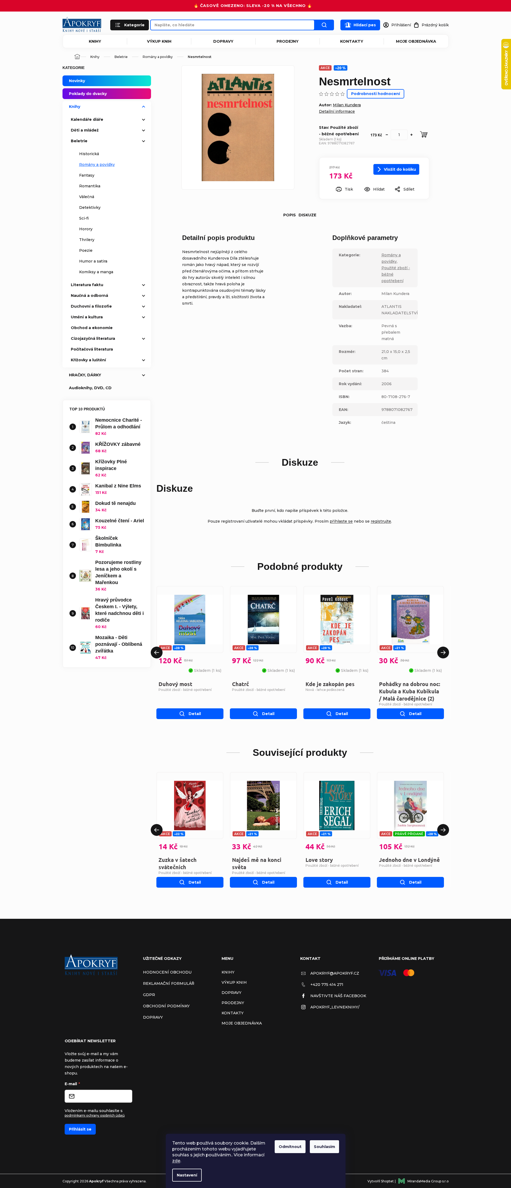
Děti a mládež (85, 130)
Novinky (77, 80)
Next (443, 652)
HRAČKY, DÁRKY (85, 375)
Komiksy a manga (96, 271)
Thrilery (86, 239)
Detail (195, 713)
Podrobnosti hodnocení (375, 93)
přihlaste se (341, 521)
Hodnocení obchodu (167, 972)
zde (176, 1160)
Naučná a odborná (89, 295)
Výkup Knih (159, 41)
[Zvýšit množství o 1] (411, 134)
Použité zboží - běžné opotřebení (185, 690)
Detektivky (90, 207)
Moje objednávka (416, 41)
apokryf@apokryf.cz (334, 973)
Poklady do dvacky (88, 93)
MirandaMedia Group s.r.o (428, 1181)
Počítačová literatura (92, 349)
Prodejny (288, 41)
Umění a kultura (87, 317)
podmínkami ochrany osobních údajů (95, 1115)
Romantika (89, 186)
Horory (86, 229)
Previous (157, 652)
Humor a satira (93, 261)
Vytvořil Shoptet (380, 1181)
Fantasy (86, 175)
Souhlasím (324, 1146)
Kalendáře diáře (87, 119)
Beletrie (79, 141)
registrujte (381, 521)
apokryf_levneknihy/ (334, 1007)
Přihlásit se (80, 1129)
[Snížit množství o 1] (386, 134)
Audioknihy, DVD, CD (90, 387)
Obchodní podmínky (166, 1006)
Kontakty (351, 41)
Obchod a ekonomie (92, 327)
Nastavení (187, 1175)
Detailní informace (337, 111)
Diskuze (307, 215)
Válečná (86, 196)
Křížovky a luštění (88, 360)
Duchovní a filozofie (91, 306)
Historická (89, 153)
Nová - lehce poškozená (325, 690)
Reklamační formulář (168, 983)
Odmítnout (290, 1146)
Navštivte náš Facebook (338, 995)
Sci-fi (84, 218)
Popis (289, 215)
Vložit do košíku (400, 169)
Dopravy (223, 41)
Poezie (86, 250)
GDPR (149, 994)
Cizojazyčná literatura (93, 338)
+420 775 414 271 (326, 984)
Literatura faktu (87, 284)
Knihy (95, 41)
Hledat (324, 25)
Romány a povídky (97, 164)
